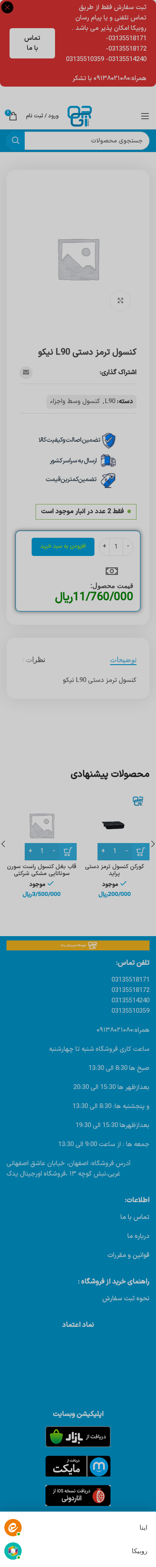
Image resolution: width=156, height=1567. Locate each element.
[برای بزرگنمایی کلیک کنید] (120, 300)
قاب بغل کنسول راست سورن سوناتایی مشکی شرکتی (41, 870)
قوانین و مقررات (128, 1255)
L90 (110, 402)
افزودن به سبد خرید (63, 546)
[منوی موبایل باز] (145, 116)
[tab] (123, 660)
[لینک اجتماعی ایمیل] (26, 372)
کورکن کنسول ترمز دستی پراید (114, 870)
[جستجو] (15, 141)
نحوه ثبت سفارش (126, 1299)
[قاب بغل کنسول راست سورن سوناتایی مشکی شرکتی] (41, 825)
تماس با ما (32, 43)
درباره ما (138, 1236)
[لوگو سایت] (79, 116)
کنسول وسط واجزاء (75, 402)
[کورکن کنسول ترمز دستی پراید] (114, 825)
